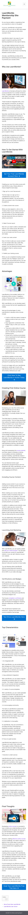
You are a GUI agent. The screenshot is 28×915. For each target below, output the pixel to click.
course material (21, 450)
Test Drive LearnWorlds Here (14, 617)
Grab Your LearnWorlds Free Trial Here (14, 887)
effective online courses (19, 838)
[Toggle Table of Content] (5, 899)
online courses (12, 826)
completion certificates (15, 598)
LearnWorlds (5, 91)
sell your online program (11, 550)
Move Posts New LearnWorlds (12, 904)
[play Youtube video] (14, 161)
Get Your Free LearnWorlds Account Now (14, 175)
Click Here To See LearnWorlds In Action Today (14, 376)
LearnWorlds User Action (10, 906)
